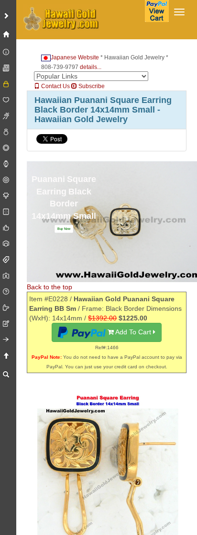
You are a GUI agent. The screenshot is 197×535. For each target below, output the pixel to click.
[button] (64, 229)
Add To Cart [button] (133, 332)
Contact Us (55, 86)
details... (90, 67)
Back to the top (49, 287)
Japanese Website (75, 57)
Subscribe (91, 86)
